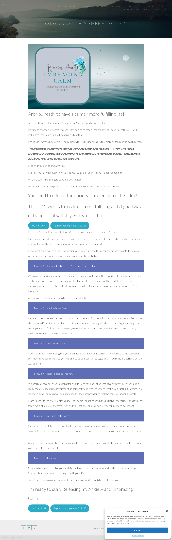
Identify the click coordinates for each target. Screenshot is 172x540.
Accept (138, 530)
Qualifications (147, 6)
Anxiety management (65, 6)
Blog (145, 9)
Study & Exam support (88, 6)
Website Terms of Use (102, 528)
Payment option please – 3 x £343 (70, 225)
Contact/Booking (132, 9)
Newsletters (160, 9)
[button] (167, 511)
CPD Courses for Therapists (113, 6)
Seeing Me (162, 6)
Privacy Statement (138, 536)
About (131, 6)
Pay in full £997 (38, 225)
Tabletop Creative (18, 537)
